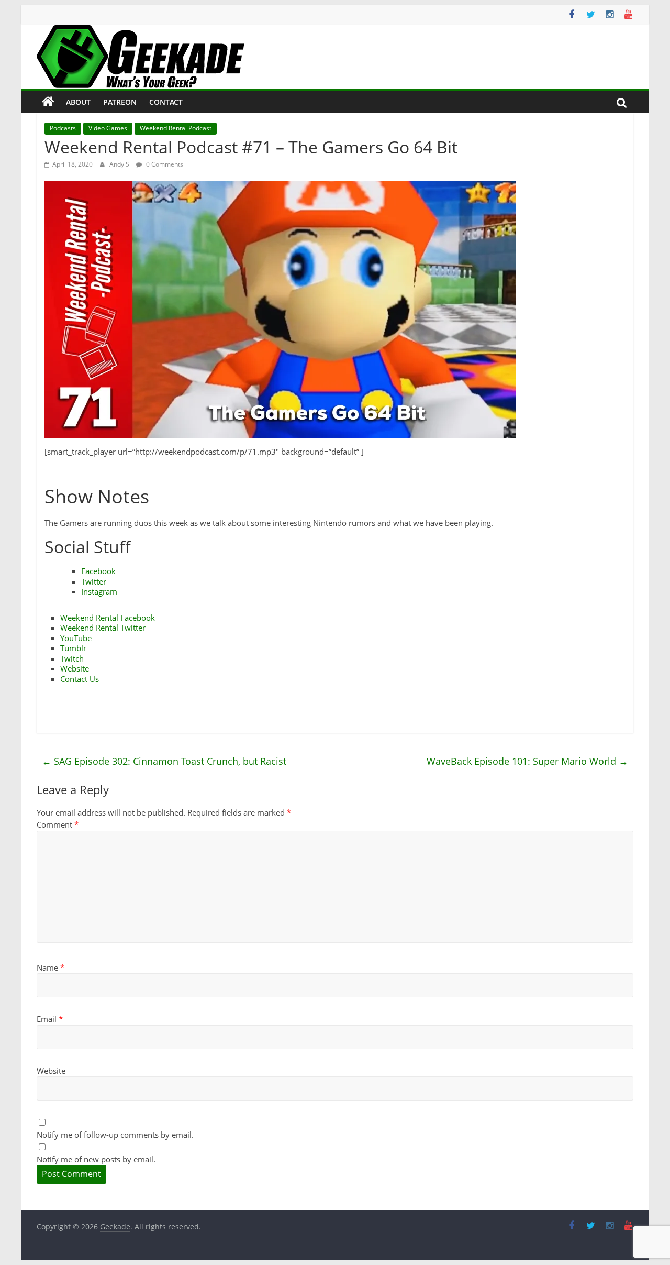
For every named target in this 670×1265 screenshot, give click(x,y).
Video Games (107, 128)
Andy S (120, 164)
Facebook (98, 571)
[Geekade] (48, 102)
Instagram (99, 591)
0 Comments (163, 164)
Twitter (93, 581)
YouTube (76, 638)
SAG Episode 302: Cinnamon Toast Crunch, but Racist (164, 761)
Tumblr (73, 648)
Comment (58, 824)
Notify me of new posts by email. (96, 1159)
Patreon (120, 102)
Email (50, 1019)
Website (74, 668)
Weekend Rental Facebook (107, 617)
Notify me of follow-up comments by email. (115, 1134)
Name (50, 967)
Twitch (72, 658)
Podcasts (63, 128)
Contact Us (79, 679)
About (78, 102)
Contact (166, 102)
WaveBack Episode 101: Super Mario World (527, 761)
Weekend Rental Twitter (103, 627)
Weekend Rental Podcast (175, 128)
